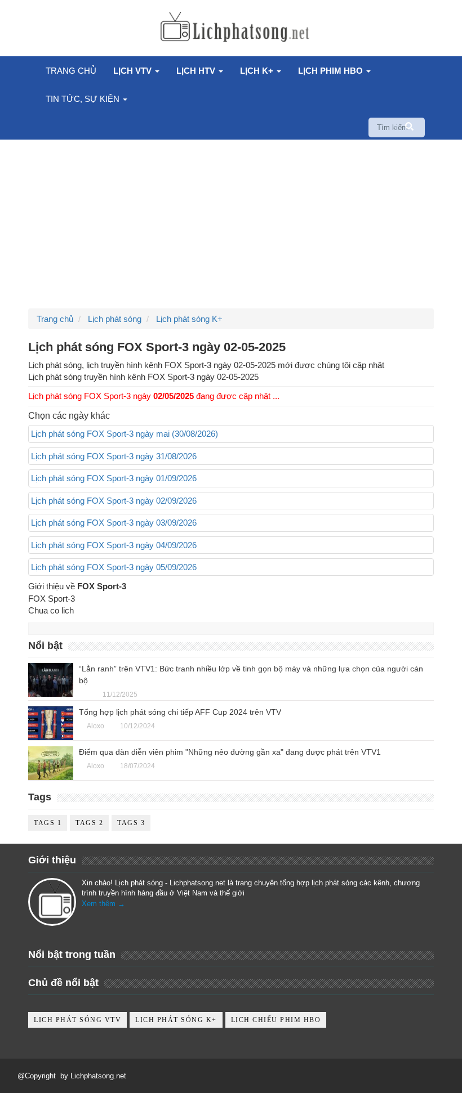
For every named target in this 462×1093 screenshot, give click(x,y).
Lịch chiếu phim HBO (276, 1020)
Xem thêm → (103, 903)
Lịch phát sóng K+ (176, 1020)
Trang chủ (71, 70)
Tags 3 (131, 823)
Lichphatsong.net (98, 1076)
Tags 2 (89, 823)
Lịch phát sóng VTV (77, 1020)
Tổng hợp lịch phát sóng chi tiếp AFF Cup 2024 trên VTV (180, 711)
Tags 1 (47, 823)
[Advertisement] (231, 224)
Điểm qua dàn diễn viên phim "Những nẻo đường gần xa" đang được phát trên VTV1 (230, 751)
